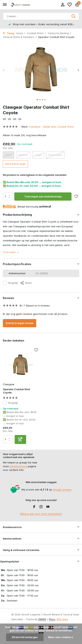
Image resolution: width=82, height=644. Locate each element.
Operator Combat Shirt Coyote (16, 391)
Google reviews (62, 489)
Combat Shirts (35, 33)
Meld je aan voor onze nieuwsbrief (41, 513)
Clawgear (34, 126)
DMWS (42, 619)
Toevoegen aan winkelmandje (43, 196)
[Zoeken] (73, 16)
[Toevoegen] (20, 439)
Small (8, 154)
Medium (23, 154)
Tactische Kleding (58, 33)
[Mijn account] (62, 5)
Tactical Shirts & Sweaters (18, 37)
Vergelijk (13, 282)
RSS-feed (62, 619)
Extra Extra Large (15, 163)
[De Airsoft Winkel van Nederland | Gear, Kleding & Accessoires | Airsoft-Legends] (20, 5)
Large (38, 154)
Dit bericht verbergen (25, 637)
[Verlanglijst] (70, 4)
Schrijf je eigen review (19, 323)
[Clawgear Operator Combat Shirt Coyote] (20, 365)
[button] (37, 99)
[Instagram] (41, 507)
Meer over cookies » (60, 637)
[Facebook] (34, 507)
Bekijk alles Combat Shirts (58, 126)
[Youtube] (47, 507)
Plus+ (52, 619)
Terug (10, 33)
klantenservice (18, 466)
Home (19, 33)
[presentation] (4, 70)
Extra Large (55, 154)
